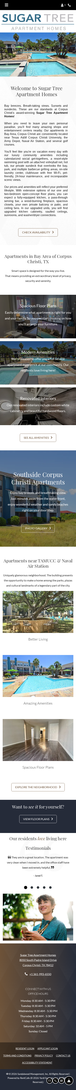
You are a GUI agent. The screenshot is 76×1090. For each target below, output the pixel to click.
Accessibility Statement (37, 1062)
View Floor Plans (36, 819)
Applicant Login (47, 1048)
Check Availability (36, 232)
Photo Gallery (36, 528)
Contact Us (63, 1055)
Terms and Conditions (17, 1055)
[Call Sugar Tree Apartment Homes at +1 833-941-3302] (70, 5)
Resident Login (25, 1048)
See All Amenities (36, 437)
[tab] (25, 887)
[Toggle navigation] (6, 5)
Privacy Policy (44, 1055)
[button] (63, 5)
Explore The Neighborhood (36, 787)
